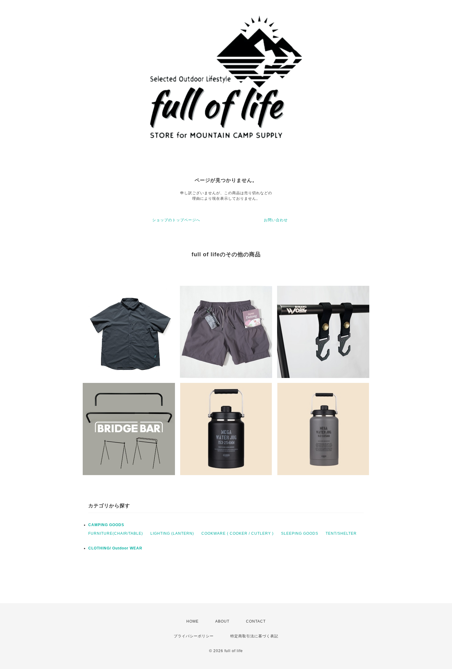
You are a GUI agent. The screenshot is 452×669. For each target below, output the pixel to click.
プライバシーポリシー (194, 636)
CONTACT (256, 621)
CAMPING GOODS (106, 525)
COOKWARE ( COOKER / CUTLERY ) (237, 533)
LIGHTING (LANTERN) (172, 533)
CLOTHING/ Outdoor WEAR (115, 548)
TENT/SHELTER (341, 533)
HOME (192, 621)
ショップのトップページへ (176, 220)
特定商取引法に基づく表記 (254, 636)
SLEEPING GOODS (299, 533)
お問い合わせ (276, 220)
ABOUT (222, 621)
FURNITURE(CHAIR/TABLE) (115, 533)
